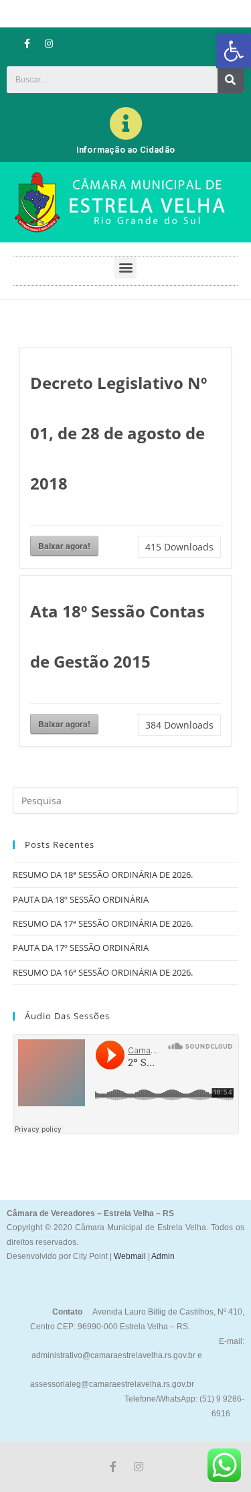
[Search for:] (126, 800)
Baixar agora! (64, 546)
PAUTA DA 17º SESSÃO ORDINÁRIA (81, 948)
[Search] (231, 79)
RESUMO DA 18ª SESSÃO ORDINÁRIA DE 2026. (103, 875)
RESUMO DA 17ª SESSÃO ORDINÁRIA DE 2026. (103, 923)
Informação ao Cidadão (125, 150)
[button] (233, 50)
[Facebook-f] (26, 43)
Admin (162, 1256)
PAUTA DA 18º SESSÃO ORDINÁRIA (81, 899)
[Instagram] (48, 43)
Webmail (130, 1256)
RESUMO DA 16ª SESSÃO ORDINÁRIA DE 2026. (103, 972)
